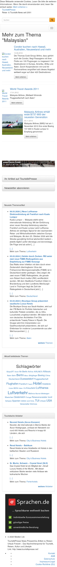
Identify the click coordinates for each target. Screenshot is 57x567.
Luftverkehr (32, 251)
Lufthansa (42, 388)
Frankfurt (23, 383)
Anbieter (45, 486)
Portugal (28, 397)
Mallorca (31, 393)
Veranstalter (24, 404)
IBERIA (15, 388)
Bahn (14, 375)
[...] (11, 248)
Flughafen (12, 383)
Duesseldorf (26, 378)
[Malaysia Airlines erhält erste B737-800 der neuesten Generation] (12, 124)
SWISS (23, 401)
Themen (45, 342)
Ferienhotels (32, 481)
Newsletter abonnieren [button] (16, 188)
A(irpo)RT (10, 371)
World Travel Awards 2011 (24, 89)
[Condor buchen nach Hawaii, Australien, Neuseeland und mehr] (7, 62)
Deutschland (32, 296)
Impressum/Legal (47, 561)
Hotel (37, 383)
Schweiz (8, 401)
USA (49, 400)
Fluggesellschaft (41, 378)
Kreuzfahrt (30, 387)
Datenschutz (49, 558)
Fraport (30, 384)
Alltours (46, 371)
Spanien (16, 400)
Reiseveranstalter (39, 397)
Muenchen (9, 397)
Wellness (33, 404)
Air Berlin (23, 371)
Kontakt (51, 553)
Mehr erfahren (19, 7)
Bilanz (26, 375)
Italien (21, 388)
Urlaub (43, 400)
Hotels (11, 388)
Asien (29, 338)
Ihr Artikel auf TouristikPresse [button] (20, 178)
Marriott (38, 393)
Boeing (41, 375)
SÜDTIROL (30, 401)
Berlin (20, 375)
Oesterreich (19, 396)
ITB (24, 388)
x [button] (26, 7)
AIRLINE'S (38, 371)
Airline (30, 371)
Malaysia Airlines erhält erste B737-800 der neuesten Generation (37, 114)
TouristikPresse (8, 9)
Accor (17, 371)
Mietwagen (45, 393)
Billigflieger (33, 375)
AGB (53, 556)
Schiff (50, 397)
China (47, 375)
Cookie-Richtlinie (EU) (45, 564)
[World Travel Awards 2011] (5, 96)
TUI (37, 400)
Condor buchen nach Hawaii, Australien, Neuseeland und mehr (32, 48)
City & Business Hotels (36, 440)
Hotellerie (46, 383)
